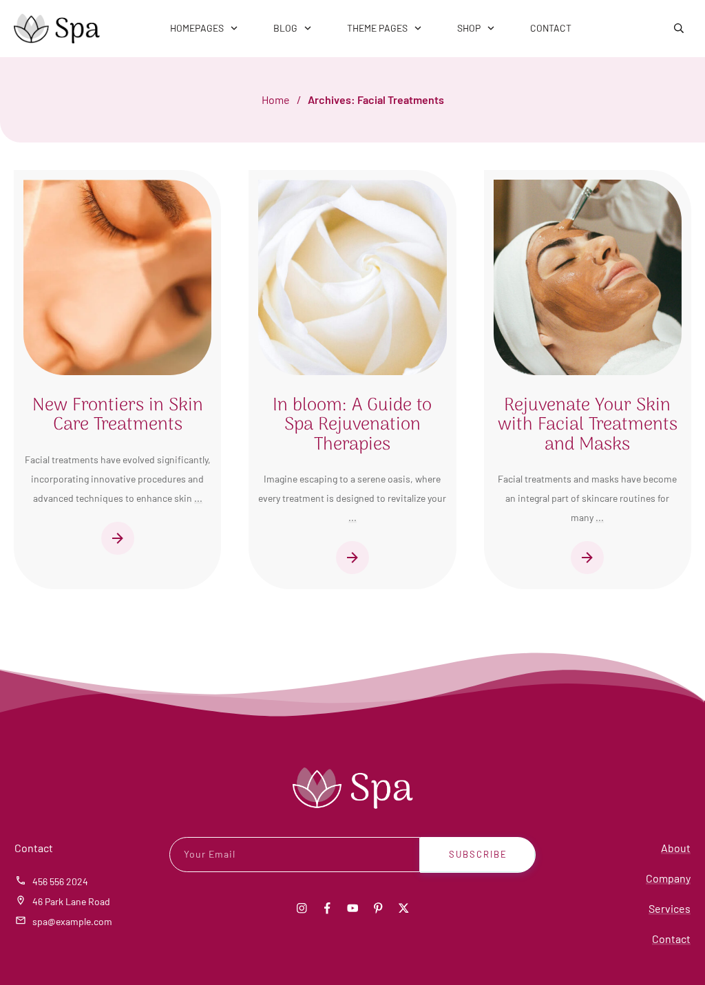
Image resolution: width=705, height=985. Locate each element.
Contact (671, 938)
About (676, 847)
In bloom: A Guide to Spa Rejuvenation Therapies (352, 425)
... (198, 498)
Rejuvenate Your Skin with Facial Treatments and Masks (587, 425)
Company (668, 878)
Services (670, 908)
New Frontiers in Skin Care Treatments (117, 416)
